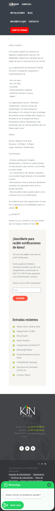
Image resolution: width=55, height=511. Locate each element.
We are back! (22, 335)
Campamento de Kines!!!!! (28, 345)
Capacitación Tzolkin (26, 331)
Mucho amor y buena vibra (28, 326)
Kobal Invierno (23, 340)
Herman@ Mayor (24, 349)
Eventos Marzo (23, 375)
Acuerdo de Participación (20, 474)
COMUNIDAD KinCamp (27, 362)
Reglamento (38, 474)
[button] (49, 485)
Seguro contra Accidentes (31, 480)
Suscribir (20, 298)
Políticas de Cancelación (22, 477)
